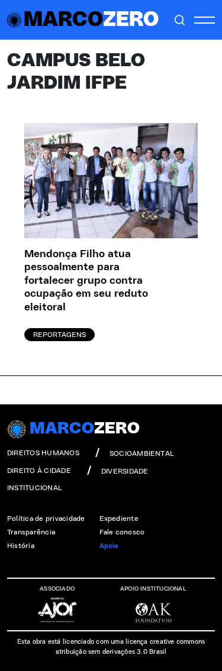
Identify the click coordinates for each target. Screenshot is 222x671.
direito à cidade (39, 470)
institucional (34, 487)
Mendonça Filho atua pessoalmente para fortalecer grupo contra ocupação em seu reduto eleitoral (86, 281)
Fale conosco (122, 532)
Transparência (31, 532)
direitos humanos (43, 452)
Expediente (119, 518)
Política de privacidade (46, 518)
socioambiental (142, 453)
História (20, 545)
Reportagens (59, 334)
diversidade (125, 471)
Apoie (109, 545)
